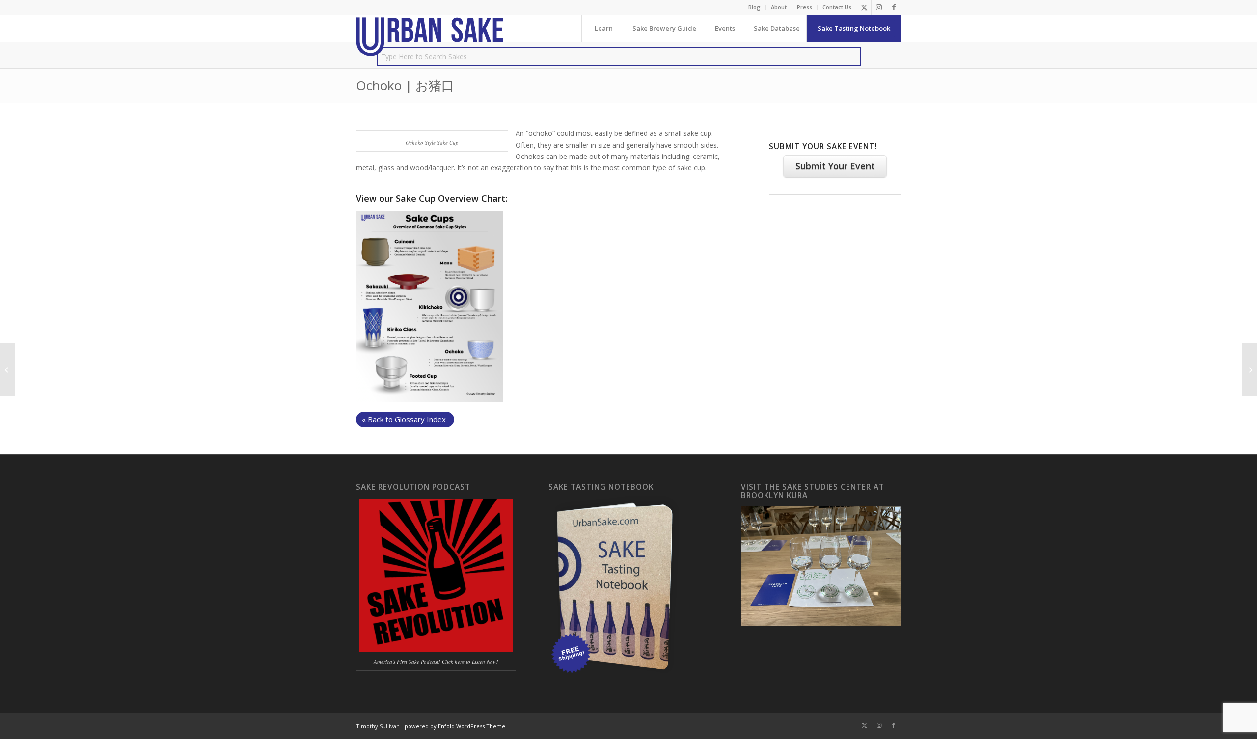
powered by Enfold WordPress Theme (455, 726)
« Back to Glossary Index (404, 419)
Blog (754, 7)
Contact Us (836, 7)
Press (804, 7)
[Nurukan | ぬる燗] (7, 369)
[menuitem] (754, 7)
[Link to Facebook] (893, 7)
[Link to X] (864, 7)
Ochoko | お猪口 (405, 85)
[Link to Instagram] (879, 7)
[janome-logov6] (429, 36)
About (779, 7)
